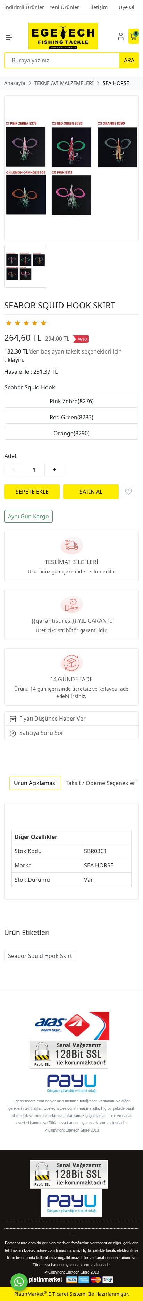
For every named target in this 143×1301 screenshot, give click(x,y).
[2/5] (13, 323)
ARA (129, 60)
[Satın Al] (91, 491)
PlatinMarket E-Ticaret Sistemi (50, 1294)
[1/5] (8, 323)
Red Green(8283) (71, 417)
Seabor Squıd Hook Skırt (40, 956)
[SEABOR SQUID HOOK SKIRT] (71, 168)
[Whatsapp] (19, 1282)
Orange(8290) (71, 433)
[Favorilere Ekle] (128, 491)
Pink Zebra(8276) (72, 401)
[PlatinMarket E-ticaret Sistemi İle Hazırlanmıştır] (45, 1279)
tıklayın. (14, 360)
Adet (11, 456)
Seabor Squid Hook (30, 387)
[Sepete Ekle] (32, 491)
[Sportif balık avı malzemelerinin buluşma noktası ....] (63, 36)
